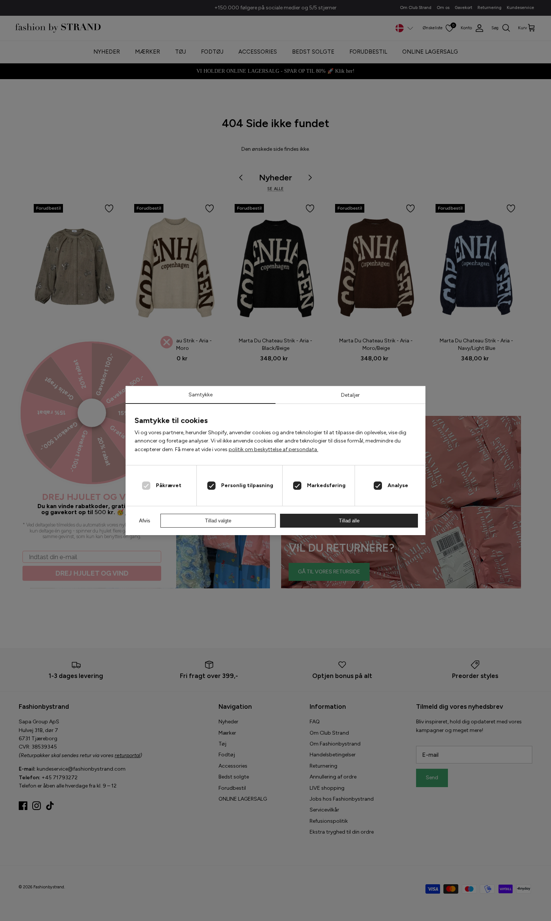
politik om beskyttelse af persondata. (273, 449)
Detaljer (350, 395)
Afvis (144, 521)
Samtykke (201, 395)
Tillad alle (349, 521)
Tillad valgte (218, 521)
